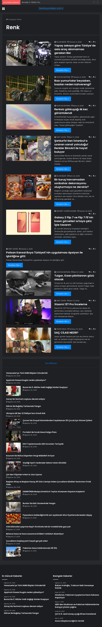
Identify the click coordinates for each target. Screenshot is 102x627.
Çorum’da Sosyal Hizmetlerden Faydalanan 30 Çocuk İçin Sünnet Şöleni (57, 420)
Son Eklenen (51, 363)
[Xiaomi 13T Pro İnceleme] (28, 311)
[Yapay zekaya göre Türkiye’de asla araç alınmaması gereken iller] (28, 53)
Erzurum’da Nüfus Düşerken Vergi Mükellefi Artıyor (30, 455)
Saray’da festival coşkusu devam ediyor (25, 399)
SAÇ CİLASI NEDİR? (66, 332)
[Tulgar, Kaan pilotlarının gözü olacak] (28, 283)
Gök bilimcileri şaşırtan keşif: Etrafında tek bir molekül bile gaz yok (38, 526)
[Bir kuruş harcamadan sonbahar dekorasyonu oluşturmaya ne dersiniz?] (28, 187)
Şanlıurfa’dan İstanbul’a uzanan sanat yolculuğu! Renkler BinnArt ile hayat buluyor (71, 146)
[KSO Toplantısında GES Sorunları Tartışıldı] (13, 447)
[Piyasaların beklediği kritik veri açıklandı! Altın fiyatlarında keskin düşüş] (13, 519)
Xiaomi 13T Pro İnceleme (70, 304)
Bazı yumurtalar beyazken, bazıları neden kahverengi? (72, 82)
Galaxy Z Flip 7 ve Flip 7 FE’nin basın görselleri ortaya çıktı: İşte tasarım (73, 221)
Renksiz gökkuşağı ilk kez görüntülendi (71, 111)
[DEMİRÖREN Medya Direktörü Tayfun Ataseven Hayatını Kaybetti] (13, 495)
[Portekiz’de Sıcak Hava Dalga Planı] (13, 436)
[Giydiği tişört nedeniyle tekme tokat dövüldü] (13, 466)
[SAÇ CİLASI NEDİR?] (28, 340)
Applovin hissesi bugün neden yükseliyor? (26, 380)
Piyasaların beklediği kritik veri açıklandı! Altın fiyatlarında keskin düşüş (57, 515)
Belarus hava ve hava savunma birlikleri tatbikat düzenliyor (35, 533)
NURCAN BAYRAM (63, 77)
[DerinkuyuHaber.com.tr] (51, 8)
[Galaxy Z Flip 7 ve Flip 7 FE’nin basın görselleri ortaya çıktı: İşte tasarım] (28, 222)
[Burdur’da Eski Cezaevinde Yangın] (13, 507)
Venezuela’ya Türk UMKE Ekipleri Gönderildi (27, 373)
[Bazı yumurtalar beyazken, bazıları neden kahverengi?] (28, 88)
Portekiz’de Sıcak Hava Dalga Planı (40, 432)
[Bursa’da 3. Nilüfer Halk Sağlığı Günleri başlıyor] (13, 391)
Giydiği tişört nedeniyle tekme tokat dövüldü (44, 462)
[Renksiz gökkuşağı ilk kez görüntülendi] (28, 116)
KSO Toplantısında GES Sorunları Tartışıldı (43, 444)
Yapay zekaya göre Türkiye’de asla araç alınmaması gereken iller (75, 49)
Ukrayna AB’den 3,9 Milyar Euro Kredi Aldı (25, 413)
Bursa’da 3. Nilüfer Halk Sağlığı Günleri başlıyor (41, 2)
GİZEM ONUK (61, 329)
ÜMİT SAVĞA (61, 137)
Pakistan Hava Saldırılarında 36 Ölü (40, 548)
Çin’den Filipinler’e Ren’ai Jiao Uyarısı (24, 474)
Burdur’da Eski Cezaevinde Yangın (39, 503)
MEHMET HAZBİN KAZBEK (66, 211)
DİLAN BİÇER (61, 42)
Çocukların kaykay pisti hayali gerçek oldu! (27, 541)
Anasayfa (12, 19)
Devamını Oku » (62, 70)
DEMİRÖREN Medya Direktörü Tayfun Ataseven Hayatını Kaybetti (54, 491)
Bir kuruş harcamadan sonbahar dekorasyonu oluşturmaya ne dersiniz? (71, 183)
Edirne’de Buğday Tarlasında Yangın (23, 406)
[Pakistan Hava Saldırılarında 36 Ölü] (13, 552)
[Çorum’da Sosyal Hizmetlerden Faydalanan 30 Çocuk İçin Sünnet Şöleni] (13, 424)
